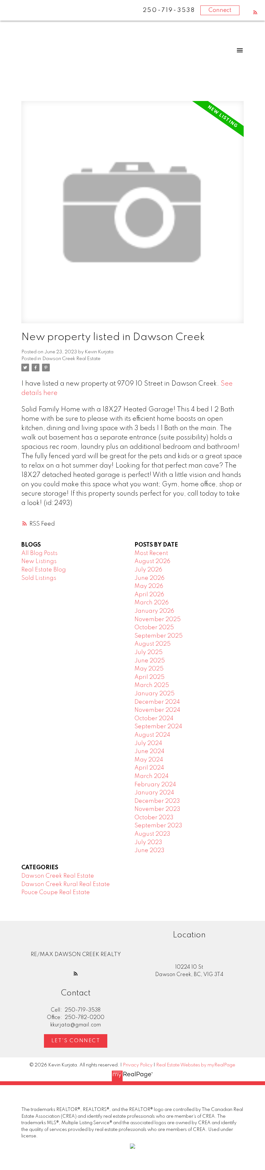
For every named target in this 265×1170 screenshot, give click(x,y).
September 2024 (158, 727)
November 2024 (157, 710)
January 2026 (154, 611)
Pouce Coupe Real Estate (55, 892)
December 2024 (157, 702)
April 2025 (149, 677)
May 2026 (148, 586)
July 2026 (148, 570)
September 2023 (158, 826)
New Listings (39, 561)
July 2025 (148, 652)
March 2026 (151, 603)
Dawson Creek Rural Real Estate (65, 884)
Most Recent (151, 553)
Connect (219, 10)
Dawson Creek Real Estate (71, 359)
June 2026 (149, 578)
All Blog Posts (39, 553)
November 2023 (157, 809)
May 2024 (148, 760)
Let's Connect (75, 1041)
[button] (255, 12)
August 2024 (152, 735)
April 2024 (149, 768)
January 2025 (154, 694)
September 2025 (158, 636)
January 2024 (154, 793)
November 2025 (157, 619)
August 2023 (152, 834)
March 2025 (151, 685)
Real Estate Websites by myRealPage (195, 1065)
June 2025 (149, 661)
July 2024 (148, 743)
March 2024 (151, 776)
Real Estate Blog (43, 570)
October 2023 (154, 818)
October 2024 (154, 718)
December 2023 (157, 801)
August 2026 (152, 561)
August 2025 (152, 644)
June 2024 (149, 751)
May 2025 (149, 669)
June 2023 (149, 850)
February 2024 (155, 785)
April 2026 (149, 595)
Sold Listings (38, 578)
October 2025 (154, 627)
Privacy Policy (138, 1065)
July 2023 (148, 842)
